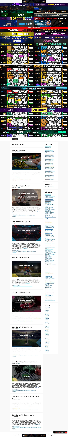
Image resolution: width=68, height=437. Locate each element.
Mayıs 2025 (47, 314)
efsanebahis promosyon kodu (50, 264)
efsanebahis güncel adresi (16, 355)
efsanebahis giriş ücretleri (47, 234)
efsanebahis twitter (29, 286)
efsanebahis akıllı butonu (47, 200)
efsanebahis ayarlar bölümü (48, 201)
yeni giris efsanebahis (50, 300)
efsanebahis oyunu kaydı (47, 259)
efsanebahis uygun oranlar (24, 215)
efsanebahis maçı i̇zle (47, 248)
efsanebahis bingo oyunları (47, 208)
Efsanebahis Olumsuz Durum (21, 292)
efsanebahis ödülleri (47, 284)
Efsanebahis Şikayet (48, 287)
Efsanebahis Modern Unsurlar (49, 167)
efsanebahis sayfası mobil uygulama (31, 251)
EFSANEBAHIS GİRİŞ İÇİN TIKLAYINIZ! (34, 27)
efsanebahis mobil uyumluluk (48, 253)
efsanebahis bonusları (53, 209)
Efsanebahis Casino (47, 215)
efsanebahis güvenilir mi (49, 240)
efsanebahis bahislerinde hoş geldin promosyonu (26, 427)
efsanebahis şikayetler (47, 288)
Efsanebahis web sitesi (50, 278)
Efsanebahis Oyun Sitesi (48, 258)
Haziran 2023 (47, 342)
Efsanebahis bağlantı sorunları (49, 207)
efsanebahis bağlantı (15, 179)
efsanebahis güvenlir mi (49, 241)
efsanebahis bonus (47, 209)
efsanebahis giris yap (49, 227)
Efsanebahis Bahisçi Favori (49, 176)
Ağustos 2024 (47, 323)
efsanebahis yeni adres (28, 179)
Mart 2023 (46, 346)
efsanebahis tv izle (48, 276)
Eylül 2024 (46, 322)
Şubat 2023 (47, 347)
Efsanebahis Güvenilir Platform (50, 171)
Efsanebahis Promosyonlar (16, 214)
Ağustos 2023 (47, 339)
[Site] (17, 48)
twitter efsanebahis (48, 297)
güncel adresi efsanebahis (49, 292)
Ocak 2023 (46, 349)
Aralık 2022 (47, 350)
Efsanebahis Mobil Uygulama (21, 221)
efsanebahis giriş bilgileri (48, 233)
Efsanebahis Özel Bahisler (49, 163)
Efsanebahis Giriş (48, 147)
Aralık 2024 (47, 318)
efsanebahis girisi (48, 225)
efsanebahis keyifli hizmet (23, 286)
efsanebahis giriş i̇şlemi (22, 179)
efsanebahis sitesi (33, 390)
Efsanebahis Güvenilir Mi (49, 150)
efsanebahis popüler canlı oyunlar (48, 263)
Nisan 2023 (47, 345)
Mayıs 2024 (47, 327)
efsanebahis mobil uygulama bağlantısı (49, 251)
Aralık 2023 (47, 334)
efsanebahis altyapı (52, 200)
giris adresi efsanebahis (49, 289)
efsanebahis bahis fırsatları (47, 203)
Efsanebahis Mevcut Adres (49, 164)
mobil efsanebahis (48, 296)
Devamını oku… (17, 176)
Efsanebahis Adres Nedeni (49, 159)
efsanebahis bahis (48, 202)
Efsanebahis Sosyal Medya (49, 175)
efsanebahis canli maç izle (48, 213)
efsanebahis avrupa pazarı (16, 286)
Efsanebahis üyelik (48, 285)
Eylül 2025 (46, 311)
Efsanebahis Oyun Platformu (49, 155)
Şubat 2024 (47, 331)
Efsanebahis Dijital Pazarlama (49, 156)
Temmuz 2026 (47, 307)
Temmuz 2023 (47, 341)
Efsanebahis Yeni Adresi (49, 281)
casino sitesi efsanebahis (50, 196)
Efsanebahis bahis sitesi (16, 427)
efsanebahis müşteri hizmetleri (50, 254)
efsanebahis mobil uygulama (22, 251)
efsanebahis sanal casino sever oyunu (25, 390)
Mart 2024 (46, 330)
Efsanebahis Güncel (49, 235)
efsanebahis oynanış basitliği (48, 257)
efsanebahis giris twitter (49, 226)
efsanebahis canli (48, 211)
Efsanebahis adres (15, 251)
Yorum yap (14, 180)
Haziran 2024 (47, 326)
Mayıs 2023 (47, 343)
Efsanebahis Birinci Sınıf (49, 172)
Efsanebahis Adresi (48, 146)
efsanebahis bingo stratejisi (16, 390)
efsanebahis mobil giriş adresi (48, 250)
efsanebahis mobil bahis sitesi (49, 249)
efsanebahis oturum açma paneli (48, 256)
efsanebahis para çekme (49, 261)
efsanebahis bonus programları (48, 210)
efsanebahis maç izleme (50, 247)
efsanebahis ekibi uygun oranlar (17, 215)
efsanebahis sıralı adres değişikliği (32, 355)
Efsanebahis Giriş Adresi (49, 231)
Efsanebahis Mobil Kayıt (49, 168)
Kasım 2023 (47, 335)
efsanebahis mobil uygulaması (24, 355)
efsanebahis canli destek (49, 212)
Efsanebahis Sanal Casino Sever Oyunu (24, 362)
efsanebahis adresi (49, 199)
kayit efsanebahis (49, 295)
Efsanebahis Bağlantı (18, 150)
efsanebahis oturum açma (47, 255)
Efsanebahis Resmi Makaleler (49, 160)
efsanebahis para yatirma (49, 260)
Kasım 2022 (47, 351)
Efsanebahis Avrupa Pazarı (20, 257)
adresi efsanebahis (48, 194)
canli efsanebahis (48, 195)
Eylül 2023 (46, 338)
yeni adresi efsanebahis (32, 215)
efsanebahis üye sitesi (47, 286)
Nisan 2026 (47, 310)
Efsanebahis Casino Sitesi (50, 217)
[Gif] (34, 66)
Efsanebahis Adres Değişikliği (49, 179)
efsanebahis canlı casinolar (47, 214)
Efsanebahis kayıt (48, 243)
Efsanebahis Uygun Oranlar (21, 186)
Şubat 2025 (47, 315)
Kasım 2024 (47, 319)
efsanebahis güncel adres (49, 237)
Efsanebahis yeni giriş (49, 283)
